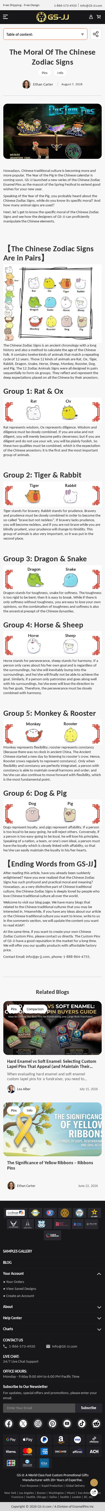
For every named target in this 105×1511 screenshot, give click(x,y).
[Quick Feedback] (94, 1492)
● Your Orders (13, 1281)
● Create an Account (18, 1295)
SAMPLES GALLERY (17, 1251)
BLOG (7, 1262)
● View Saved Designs (19, 1288)
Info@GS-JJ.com (64, 1346)
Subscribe (88, 1408)
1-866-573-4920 (22, 1346)
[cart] (99, 17)
